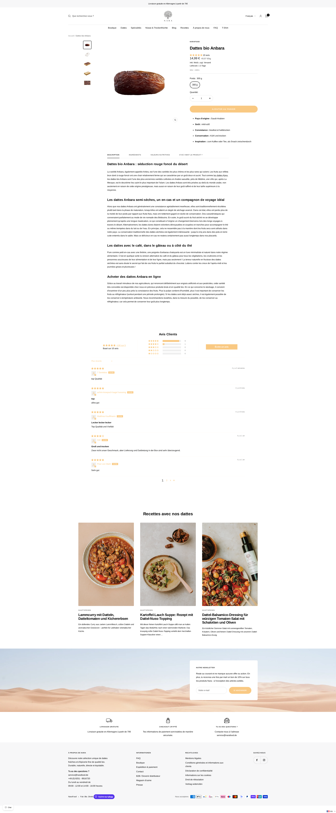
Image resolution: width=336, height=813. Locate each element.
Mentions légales (193, 758)
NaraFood (195, 42)
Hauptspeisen (84, 610)
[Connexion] (260, 16)
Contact (139, 771)
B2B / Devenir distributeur (148, 776)
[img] (97, 368)
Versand (207, 63)
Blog (174, 28)
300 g (195, 85)
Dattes (124, 28)
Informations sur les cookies (198, 775)
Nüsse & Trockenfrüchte (156, 28)
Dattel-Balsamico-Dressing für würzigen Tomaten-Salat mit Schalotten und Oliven (225, 619)
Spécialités (136, 28)
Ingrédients (135, 155)
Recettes (184, 28)
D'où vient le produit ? (191, 155)
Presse (139, 785)
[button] (196, 55)
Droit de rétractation (194, 779)
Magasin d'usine (143, 780)
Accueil (71, 36)
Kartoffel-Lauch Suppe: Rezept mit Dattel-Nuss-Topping (166, 617)
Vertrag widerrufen (193, 784)
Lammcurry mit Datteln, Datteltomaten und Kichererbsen (103, 617)
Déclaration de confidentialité (198, 771)
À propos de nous (201, 28)
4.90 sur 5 (121, 345)
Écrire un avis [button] (222, 347)
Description (113, 155)
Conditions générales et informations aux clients (204, 765)
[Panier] (266, 16)
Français (249, 16)
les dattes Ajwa (221, 175)
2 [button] (166, 480)
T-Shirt (225, 28)
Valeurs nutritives (160, 155)
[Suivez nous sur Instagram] (264, 760)
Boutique (112, 28)
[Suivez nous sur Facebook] (257, 760)
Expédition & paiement (146, 767)
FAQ (216, 28)
